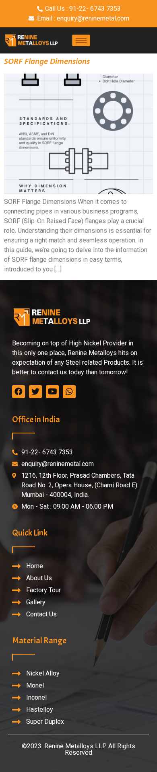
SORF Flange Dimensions (47, 61)
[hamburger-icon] (81, 40)
